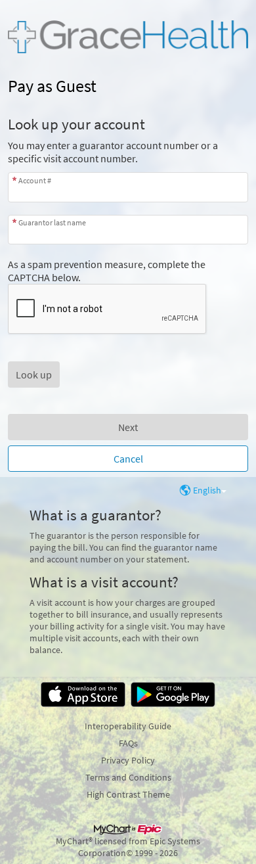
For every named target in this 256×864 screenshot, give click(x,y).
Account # (34, 180)
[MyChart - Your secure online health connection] (128, 36)
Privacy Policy (128, 760)
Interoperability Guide (128, 726)
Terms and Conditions (128, 777)
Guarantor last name (52, 222)
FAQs (128, 743)
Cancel (128, 458)
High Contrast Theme (128, 794)
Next (128, 427)
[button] (34, 374)
